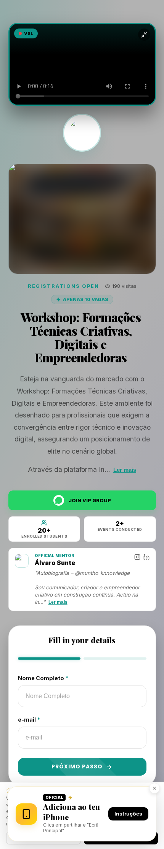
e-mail (29, 719)
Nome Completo (43, 678)
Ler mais (124, 470)
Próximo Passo (77, 766)
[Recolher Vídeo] (144, 35)
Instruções (128, 814)
